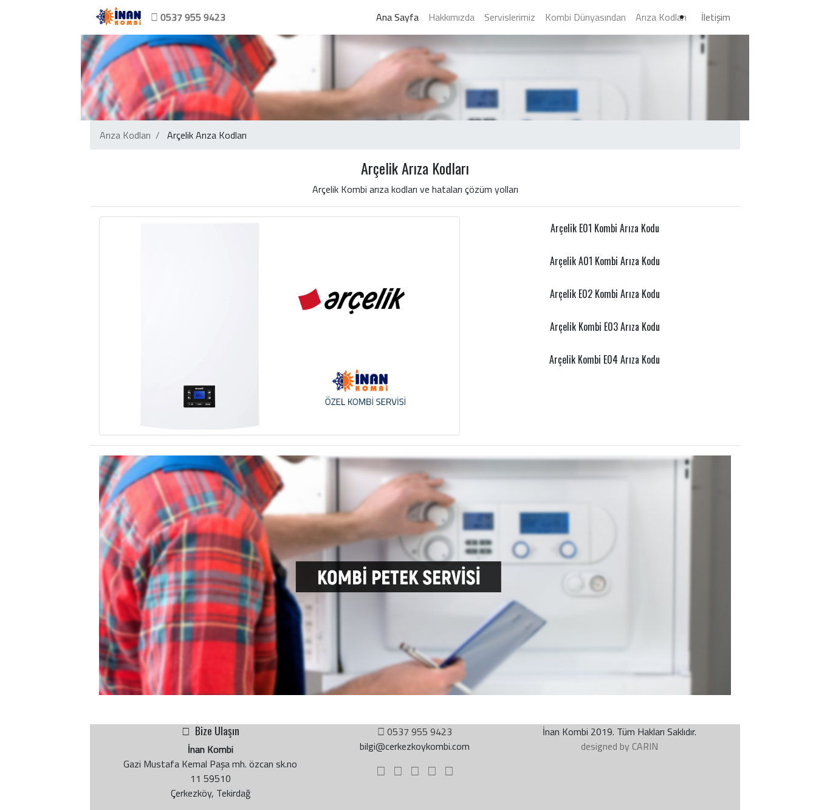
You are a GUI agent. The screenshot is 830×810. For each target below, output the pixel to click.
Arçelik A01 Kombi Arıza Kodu (605, 261)
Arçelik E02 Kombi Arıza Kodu (605, 293)
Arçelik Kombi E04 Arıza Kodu (604, 359)
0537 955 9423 (418, 731)
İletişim (715, 17)
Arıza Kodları (661, 17)
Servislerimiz (509, 17)
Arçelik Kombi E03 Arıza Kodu (605, 326)
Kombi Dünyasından (585, 17)
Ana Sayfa (400, 16)
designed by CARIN (619, 746)
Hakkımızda (451, 17)
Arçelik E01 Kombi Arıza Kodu (604, 228)
